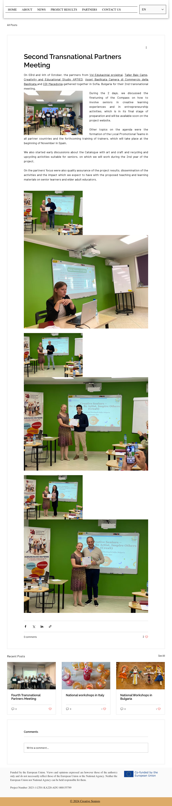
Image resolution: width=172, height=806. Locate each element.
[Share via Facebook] (25, 626)
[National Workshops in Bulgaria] (140, 675)
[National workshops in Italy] (86, 675)
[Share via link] (50, 626)
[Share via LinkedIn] (42, 626)
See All (161, 655)
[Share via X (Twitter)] (33, 626)
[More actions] (146, 47)
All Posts (12, 24)
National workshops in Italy (85, 695)
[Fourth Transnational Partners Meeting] (31, 675)
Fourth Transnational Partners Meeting (25, 696)
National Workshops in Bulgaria (136, 696)
